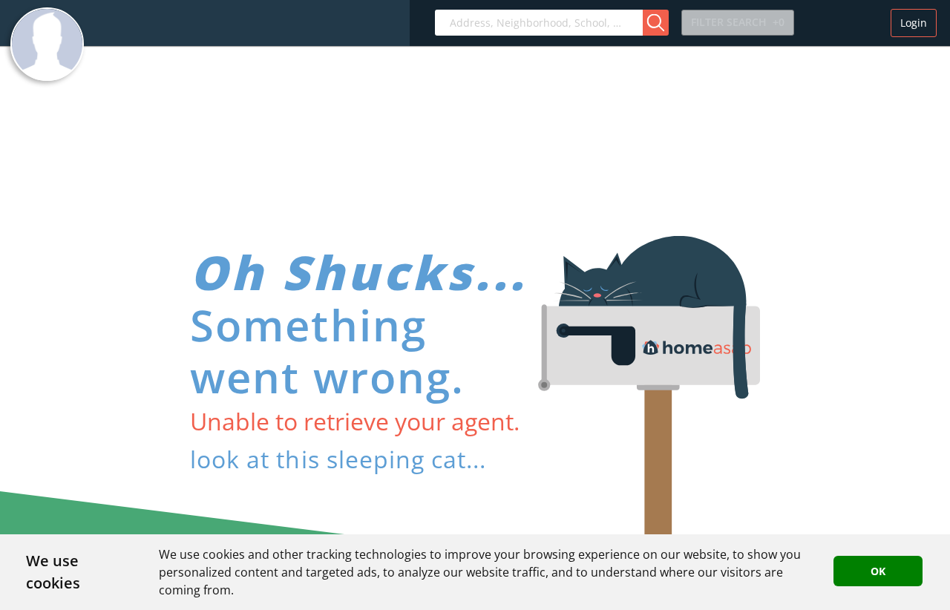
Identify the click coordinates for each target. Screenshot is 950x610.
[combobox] (539, 23)
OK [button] (878, 571)
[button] (656, 23)
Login (913, 23)
